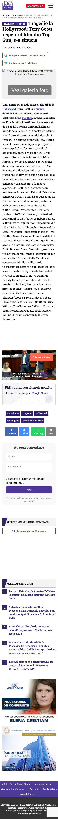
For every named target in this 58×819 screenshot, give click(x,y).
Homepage (18, 15)
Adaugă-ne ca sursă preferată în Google (27, 55)
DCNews (10, 5)
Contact (34, 789)
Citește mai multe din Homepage (29, 531)
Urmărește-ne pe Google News (23, 63)
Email (51, 433)
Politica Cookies (43, 784)
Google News (40, 393)
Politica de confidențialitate (15, 784)
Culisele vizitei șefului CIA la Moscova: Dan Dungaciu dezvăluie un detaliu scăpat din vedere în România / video (32, 612)
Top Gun (27, 117)
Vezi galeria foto (29, 90)
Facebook (11, 433)
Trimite (29, 489)
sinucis (40, 109)
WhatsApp (37, 433)
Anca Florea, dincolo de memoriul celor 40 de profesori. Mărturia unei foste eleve (30, 630)
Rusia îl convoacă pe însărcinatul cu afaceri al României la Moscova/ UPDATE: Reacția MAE (31, 665)
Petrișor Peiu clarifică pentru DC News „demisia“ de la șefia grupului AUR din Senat (32, 594)
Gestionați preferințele (12, 789)
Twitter (24, 433)
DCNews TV (35, 6)
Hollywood (9, 109)
